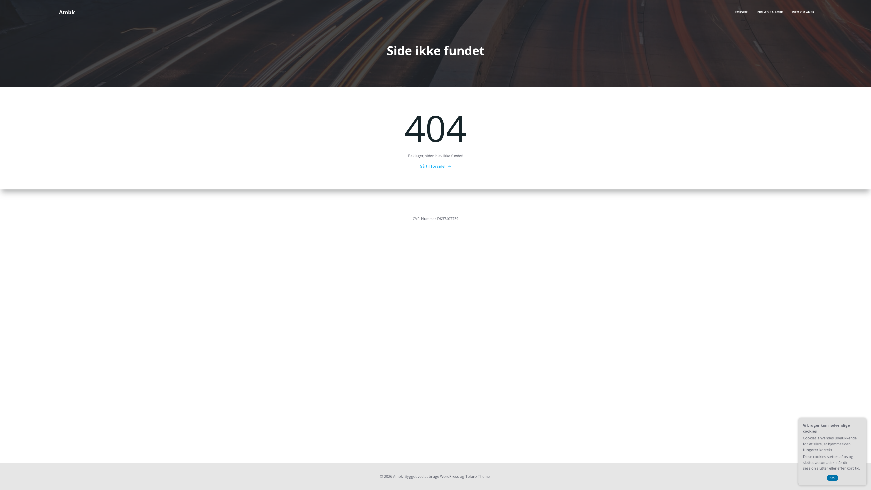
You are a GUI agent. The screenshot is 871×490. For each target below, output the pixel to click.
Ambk (67, 12)
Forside (741, 12)
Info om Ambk (803, 12)
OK (832, 478)
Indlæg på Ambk (770, 12)
